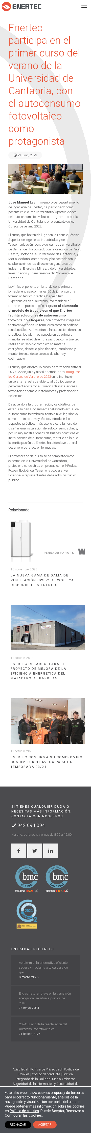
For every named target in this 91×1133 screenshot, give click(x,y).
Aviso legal (21, 1069)
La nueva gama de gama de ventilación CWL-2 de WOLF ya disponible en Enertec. (42, 580)
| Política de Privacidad (45, 1069)
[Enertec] (21, 6)
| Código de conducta (45, 1074)
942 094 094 (30, 825)
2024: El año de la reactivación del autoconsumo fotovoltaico (43, 1026)
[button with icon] (18, 851)
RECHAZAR (18, 1124)
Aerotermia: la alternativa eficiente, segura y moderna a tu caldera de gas (43, 967)
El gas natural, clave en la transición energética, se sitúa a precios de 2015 (45, 998)
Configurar (13, 1115)
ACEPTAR (45, 1124)
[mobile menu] (84, 7)
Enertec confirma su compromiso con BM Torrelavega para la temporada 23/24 (47, 762)
